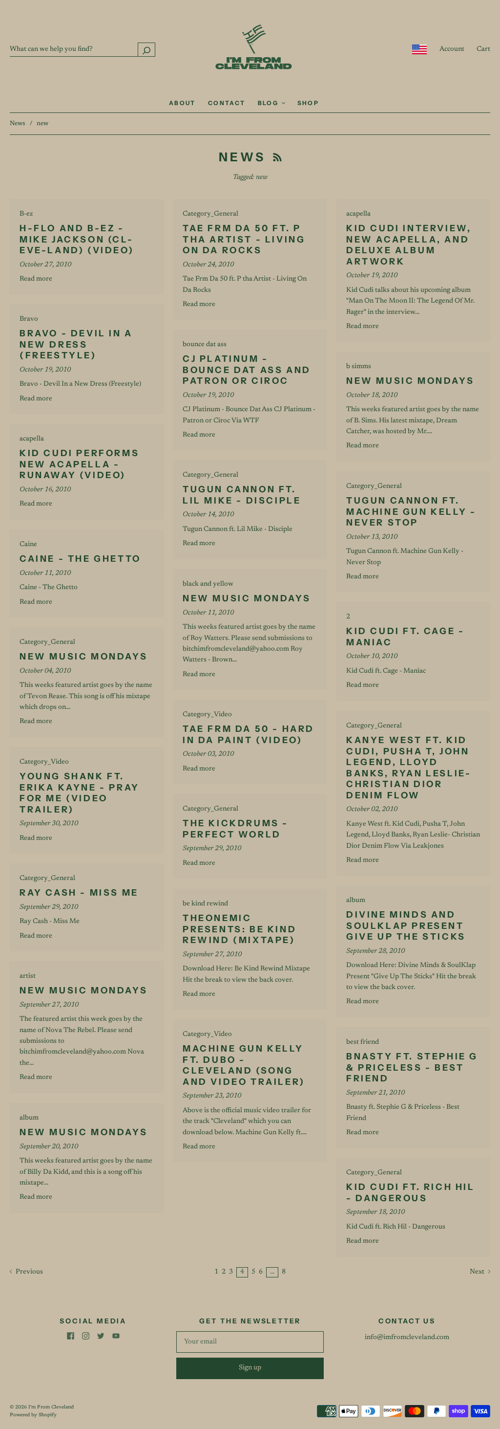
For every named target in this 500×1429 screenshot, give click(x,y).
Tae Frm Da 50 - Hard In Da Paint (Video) (248, 735)
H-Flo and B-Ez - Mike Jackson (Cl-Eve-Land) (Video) (77, 239)
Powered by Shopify (33, 1415)
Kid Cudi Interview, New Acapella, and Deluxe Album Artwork (408, 245)
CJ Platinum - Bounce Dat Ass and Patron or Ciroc (247, 369)
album (355, 900)
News (17, 123)
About (182, 103)
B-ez (26, 214)
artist (28, 976)
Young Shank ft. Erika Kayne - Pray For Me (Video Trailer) (80, 793)
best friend (362, 1042)
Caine (28, 544)
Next (478, 1272)
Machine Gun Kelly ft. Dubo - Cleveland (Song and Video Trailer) (244, 1065)
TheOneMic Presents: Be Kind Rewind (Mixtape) (239, 929)
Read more (36, 279)
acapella (358, 214)
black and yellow (208, 584)
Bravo (29, 319)
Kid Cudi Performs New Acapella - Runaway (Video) (79, 464)
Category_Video (207, 714)
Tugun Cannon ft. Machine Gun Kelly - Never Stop (411, 511)
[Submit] (146, 50)
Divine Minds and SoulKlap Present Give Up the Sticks (406, 925)
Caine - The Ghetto (80, 558)
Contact (227, 103)
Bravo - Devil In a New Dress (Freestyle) (76, 344)
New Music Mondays (410, 380)
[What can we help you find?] (82, 49)
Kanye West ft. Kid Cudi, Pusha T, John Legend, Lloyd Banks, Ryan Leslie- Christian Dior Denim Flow (408, 768)
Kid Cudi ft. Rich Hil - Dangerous (410, 1193)
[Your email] (249, 1342)
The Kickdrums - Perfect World (236, 829)
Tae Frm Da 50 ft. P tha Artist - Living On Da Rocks (244, 239)
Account (451, 49)
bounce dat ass (205, 344)
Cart (483, 49)
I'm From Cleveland (51, 1407)
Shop (308, 103)
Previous (28, 1272)
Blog (269, 103)
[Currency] (419, 49)
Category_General (210, 214)
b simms (358, 366)
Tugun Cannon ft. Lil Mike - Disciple (242, 495)
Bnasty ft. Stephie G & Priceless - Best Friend (412, 1067)
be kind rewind (205, 904)
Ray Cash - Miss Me (79, 892)
